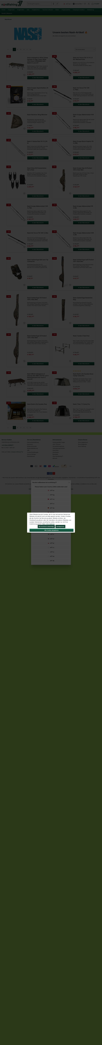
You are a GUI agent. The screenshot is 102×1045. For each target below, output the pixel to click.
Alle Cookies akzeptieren (51, 530)
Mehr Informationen (48, 524)
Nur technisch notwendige (46, 526)
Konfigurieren (60, 526)
